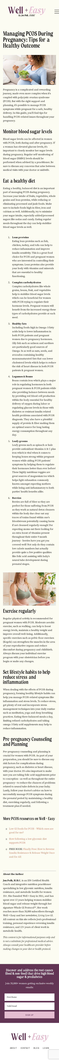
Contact (25, 1048)
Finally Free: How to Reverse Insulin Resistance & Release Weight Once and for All (32, 853)
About (13, 1048)
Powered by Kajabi (29, 1053)
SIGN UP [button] (29, 1014)
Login (46, 1048)
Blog (36, 1048)
